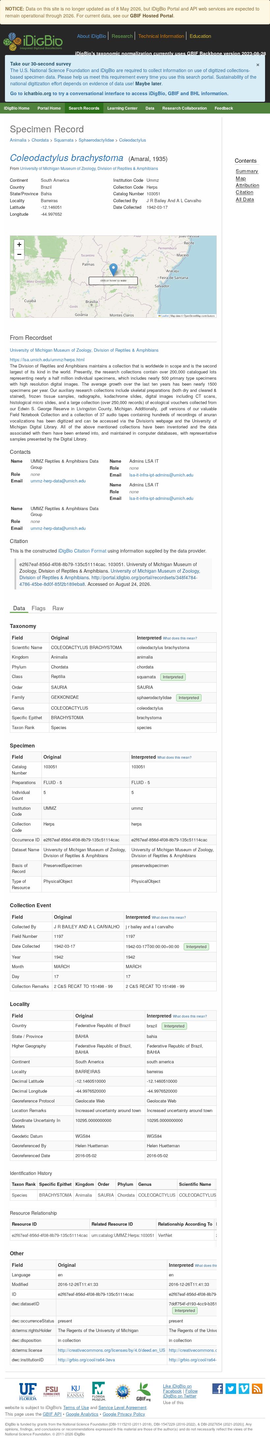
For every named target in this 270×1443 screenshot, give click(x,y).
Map (241, 178)
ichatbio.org (37, 93)
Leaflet (165, 315)
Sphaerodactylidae (96, 140)
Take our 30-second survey (40, 63)
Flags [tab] (39, 608)
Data (150, 108)
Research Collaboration (184, 108)
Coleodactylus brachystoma (66, 157)
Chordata (40, 140)
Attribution (247, 184)
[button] (19, 245)
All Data (245, 199)
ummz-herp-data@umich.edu (58, 480)
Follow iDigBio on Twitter (180, 1393)
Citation (244, 191)
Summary (247, 170)
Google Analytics (82, 1414)
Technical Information (161, 35)
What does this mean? (180, 638)
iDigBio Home (17, 108)
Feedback (224, 108)
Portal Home (49, 108)
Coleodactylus (132, 140)
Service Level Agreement (122, 1407)
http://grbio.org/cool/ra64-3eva (86, 1359)
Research (122, 35)
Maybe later (148, 83)
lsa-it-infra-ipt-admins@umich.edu (161, 475)
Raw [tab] (58, 608)
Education (200, 35)
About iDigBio (91, 35)
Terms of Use (76, 1407)
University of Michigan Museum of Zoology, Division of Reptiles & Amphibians (89, 168)
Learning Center (122, 108)
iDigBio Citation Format (82, 550)
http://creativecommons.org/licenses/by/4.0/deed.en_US (111, 1350)
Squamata (63, 140)
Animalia (18, 140)
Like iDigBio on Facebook (177, 1388)
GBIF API (52, 1414)
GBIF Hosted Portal (151, 15)
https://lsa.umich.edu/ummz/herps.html (47, 359)
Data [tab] (19, 608)
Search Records (84, 108)
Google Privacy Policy (124, 1414)
